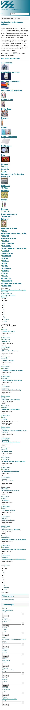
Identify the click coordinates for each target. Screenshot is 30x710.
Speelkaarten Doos (7, 610)
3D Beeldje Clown (7, 451)
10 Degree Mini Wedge (8, 331)
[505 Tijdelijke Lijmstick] (4, 518)
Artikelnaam (4, 291)
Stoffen (4, 258)
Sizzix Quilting (7, 243)
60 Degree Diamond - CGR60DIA (11, 529)
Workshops (6, 278)
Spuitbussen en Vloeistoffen (13, 248)
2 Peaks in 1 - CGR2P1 (8, 360)
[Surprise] (5, 648)
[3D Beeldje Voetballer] (4, 479)
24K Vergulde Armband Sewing (11, 409)
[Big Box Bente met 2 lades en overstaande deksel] (4, 637)
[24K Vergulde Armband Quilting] (4, 397)
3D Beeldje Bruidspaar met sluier (11, 442)
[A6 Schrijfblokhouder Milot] (4, 697)
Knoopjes (5, 164)
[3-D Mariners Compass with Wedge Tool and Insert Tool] (4, 428)
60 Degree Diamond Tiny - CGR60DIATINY (14, 549)
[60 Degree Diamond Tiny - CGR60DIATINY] (5, 547)
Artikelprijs (4, 297)
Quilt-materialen (8, 238)
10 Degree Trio (6, 341)
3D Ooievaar (5, 500)
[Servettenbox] (5, 687)
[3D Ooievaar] (4, 498)
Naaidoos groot (6, 619)
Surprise (4, 650)
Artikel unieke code (6, 293)
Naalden (4, 209)
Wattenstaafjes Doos (8, 670)
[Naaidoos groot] (5, 618)
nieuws (15, 53)
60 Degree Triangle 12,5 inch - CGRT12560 (14, 559)
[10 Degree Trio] (5, 339)
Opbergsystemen (9, 214)
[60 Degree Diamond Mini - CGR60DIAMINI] (5, 537)
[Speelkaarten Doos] (4, 608)
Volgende (6, 319)
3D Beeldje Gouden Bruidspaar (10, 471)
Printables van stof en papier (14, 233)
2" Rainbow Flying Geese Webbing (11, 390)
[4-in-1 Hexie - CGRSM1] (3, 508)
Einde (5, 321)
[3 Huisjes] (3, 417)
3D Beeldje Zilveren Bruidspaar (10, 490)
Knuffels (5, 169)
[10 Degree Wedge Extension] (4, 349)
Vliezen (4, 273)
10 (4, 317)
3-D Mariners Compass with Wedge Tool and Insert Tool (14, 431)
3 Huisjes (4, 419)
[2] (5, 368)
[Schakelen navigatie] (1, 13)
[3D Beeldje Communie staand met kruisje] (5, 459)
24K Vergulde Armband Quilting (11, 399)
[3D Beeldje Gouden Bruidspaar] (5, 469)
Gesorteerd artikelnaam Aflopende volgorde (13, 290)
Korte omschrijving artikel (8, 295)
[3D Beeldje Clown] (4, 449)
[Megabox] (5, 677)
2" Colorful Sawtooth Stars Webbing (12, 380)
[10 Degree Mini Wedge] (4, 329)
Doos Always (6, 660)
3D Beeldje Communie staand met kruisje (13, 461)
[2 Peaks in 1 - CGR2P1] (4, 358)
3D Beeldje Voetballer (8, 481)
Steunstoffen (7, 253)
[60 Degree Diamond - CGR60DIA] (4, 527)
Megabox (5, 679)
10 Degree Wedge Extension (10, 351)
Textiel (4, 263)
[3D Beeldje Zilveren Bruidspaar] (4, 488)
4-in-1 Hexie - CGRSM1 (8, 510)
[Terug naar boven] (28, 708)
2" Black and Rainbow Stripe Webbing (12, 370)
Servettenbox (6, 689)
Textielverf (6, 268)
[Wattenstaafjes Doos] (5, 668)
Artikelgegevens (5, 337)
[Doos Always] (4, 658)
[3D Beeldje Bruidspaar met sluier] (5, 440)
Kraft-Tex (5, 186)
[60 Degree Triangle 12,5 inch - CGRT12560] (4, 557)
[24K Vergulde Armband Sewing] (4, 407)
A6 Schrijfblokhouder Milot (9, 699)
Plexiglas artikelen (9, 228)
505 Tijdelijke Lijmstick (8, 520)
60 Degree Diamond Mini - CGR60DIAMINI (14, 539)
